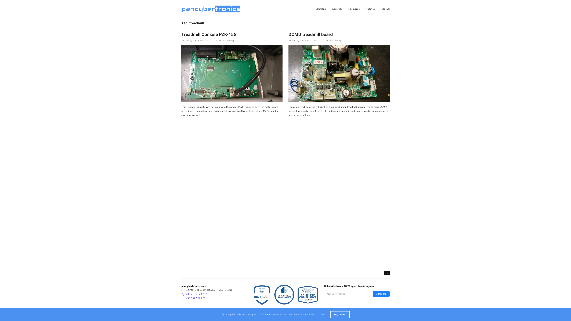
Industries (337, 9)
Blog (231, 40)
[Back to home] (211, 9)
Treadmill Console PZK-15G (209, 34)
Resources (354, 9)
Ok (322, 314)
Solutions (321, 9)
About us (370, 9)
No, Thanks (340, 314)
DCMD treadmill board (310, 34)
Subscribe (381, 294)
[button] (387, 273)
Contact (385, 9)
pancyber (197, 40)
